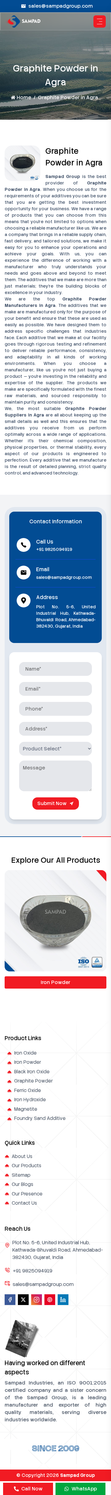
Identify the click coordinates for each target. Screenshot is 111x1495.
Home (24, 97)
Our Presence (27, 1194)
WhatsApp (84, 1488)
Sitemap (21, 1175)
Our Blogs (22, 1184)
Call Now (32, 1488)
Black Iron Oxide (32, 1072)
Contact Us (24, 1203)
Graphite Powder (33, 1081)
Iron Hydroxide (30, 1100)
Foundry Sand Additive (40, 1118)
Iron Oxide (25, 1053)
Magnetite (25, 1109)
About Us (22, 1156)
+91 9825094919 (54, 549)
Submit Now (52, 803)
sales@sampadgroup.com (60, 6)
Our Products (26, 1166)
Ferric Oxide (27, 1090)
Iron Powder (55, 982)
